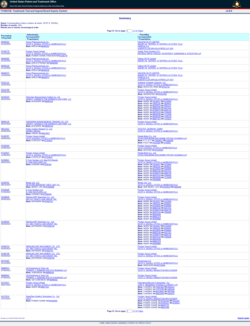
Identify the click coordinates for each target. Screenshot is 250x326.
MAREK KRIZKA (33, 131)
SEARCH (114, 323)
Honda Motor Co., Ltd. (147, 136)
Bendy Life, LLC (32, 183)
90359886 (157, 180)
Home (12, 6)
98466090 (5, 59)
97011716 (5, 83)
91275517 (5, 283)
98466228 (5, 66)
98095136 (49, 101)
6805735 (167, 110)
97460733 (49, 201)
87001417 (165, 303)
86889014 (5, 268)
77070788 (160, 289)
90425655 (53, 301)
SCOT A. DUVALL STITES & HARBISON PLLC (46, 44)
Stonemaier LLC (144, 261)
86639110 (157, 106)
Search (24, 6)
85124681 (160, 291)
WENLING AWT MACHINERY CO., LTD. (43, 246)
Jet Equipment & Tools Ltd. (37, 268)
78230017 (157, 101)
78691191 (157, 104)
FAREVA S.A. (143, 46)
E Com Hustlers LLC (34, 190)
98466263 (5, 42)
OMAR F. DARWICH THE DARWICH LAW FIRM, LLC (48, 99)
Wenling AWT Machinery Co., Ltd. (40, 197)
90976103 (157, 112)
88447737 (165, 305)
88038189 (157, 114)
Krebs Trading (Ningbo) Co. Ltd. (39, 129)
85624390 (160, 294)
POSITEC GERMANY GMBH (150, 129)
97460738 (50, 226)
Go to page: (120, 31)
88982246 (157, 108)
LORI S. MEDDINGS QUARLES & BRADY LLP (158, 285)
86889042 (5, 275)
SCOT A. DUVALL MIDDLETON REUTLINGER (157, 270)
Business (44, 6)
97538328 (47, 164)
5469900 (167, 169)
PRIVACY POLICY (145, 323)
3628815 (167, 104)
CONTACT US (132, 323)
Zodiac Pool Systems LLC (149, 51)
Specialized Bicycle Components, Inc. (154, 283)
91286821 (5, 160)
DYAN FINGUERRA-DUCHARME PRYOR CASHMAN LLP (162, 138)
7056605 (167, 112)
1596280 (169, 141)
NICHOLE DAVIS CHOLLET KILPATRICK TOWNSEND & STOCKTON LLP (169, 53)
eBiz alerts (52, 6)
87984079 (157, 110)
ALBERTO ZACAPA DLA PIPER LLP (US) (155, 48)
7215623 (167, 119)
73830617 (159, 141)
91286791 (5, 183)
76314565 (156, 143)
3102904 (167, 101)
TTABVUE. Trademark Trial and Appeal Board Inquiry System (34, 11)
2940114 (170, 287)
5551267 (176, 301)
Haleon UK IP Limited (147, 59)
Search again (243, 318)
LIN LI (28, 299)
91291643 (5, 97)
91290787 (5, 136)
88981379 (157, 217)
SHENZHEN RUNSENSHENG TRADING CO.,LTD (47, 122)
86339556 (157, 169)
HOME (102, 323)
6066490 (177, 187)
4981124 (167, 106)
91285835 (5, 222)
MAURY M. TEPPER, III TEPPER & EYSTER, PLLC (160, 44)
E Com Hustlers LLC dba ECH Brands (42, 160)
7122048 (167, 114)
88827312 (157, 119)
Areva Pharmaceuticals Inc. (37, 42)
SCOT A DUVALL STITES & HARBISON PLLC (45, 138)
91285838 (5, 197)
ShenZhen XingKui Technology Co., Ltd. (43, 296)
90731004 (5, 261)
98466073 (5, 73)
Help (62, 6)
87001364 (165, 301)
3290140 (170, 289)
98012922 (5, 129)
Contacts (36, 6)
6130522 (176, 303)
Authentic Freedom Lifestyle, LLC (152, 83)
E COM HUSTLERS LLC (36, 162)
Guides (30, 6)
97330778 (5, 51)
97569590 (50, 187)
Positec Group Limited (35, 51)
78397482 (160, 287)
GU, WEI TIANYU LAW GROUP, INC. (42, 224)
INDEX (108, 323)
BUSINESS (122, 323)
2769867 (167, 143)
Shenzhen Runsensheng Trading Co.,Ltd (43, 97)
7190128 (167, 117)
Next (141, 31)
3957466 (170, 291)
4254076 (170, 294)
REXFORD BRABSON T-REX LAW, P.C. (43, 185)
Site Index (18, 6)
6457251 (167, 108)
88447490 (165, 307)
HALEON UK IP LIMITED (148, 42)
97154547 (48, 141)
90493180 (157, 117)
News (58, 6)
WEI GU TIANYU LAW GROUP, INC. (41, 199)
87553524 (166, 187)
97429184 (5, 146)
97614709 (5, 90)
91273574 (5, 296)
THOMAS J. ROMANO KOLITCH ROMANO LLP (46, 270)
